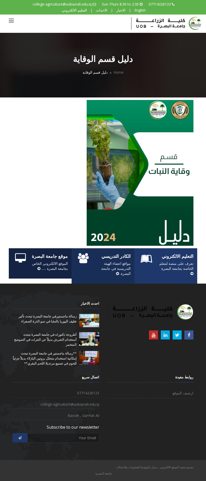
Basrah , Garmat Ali (83, 415)
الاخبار (120, 10)
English (140, 10)
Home (119, 72)
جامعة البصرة (103, 473)
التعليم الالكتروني (74, 10)
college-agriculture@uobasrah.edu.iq (62, 4)
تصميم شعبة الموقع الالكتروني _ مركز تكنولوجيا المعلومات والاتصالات (154, 467)
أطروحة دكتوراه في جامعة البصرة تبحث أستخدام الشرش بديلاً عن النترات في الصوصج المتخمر (45, 339)
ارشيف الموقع (183, 393)
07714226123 (160, 4)
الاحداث (101, 10)
